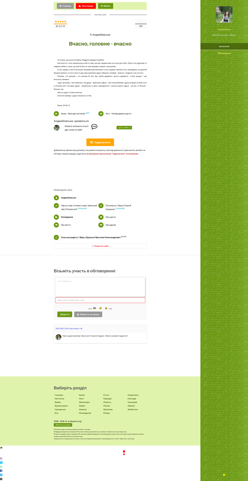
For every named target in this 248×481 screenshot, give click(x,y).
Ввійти (107, 6)
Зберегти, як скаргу (89, 314)
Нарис (82, 405)
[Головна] (124, 448)
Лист (81, 398)
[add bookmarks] (124, 453)
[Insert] (94, 308)
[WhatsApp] (124, 467)
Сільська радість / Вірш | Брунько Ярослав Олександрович (91, 237)
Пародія (107, 398)
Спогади (132, 398)
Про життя (66, 225)
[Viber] (124, 458)
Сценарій (132, 402)
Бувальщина (61, 405)
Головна (67, 6)
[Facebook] (124, 471)
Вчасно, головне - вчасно (113, 73)
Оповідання (67, 217)
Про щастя (111, 217)
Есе (56, 413)
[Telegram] (124, 463)
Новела (83, 409)
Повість (107, 402)
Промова (108, 409)
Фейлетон (133, 409)
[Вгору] (124, 479)
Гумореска (60, 409)
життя (78, 66)
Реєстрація (87, 6)
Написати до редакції (63, 425)
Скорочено (133, 395)
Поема (106, 405)
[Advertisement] (100, 174)
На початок (224, 46)
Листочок (59, 398)
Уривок (131, 405)
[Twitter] (124, 475)
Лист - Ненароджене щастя (118, 113)
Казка (82, 395)
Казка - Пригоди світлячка (73, 113)
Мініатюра (84, 402)
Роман (106, 413)
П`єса (106, 395)
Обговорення (224, 53)
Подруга (85, 60)
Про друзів (111, 225)
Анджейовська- (224, 29)
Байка (58, 402)
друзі (89, 83)
